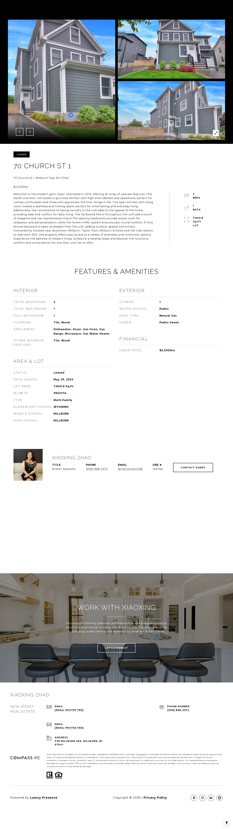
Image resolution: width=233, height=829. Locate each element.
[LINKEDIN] (211, 798)
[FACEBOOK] (194, 798)
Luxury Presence (44, 797)
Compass (141, 754)
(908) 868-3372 (97, 469)
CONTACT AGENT (193, 467)
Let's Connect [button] (116, 648)
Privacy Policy (155, 797)
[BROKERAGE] (219, 798)
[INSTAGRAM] (202, 798)
